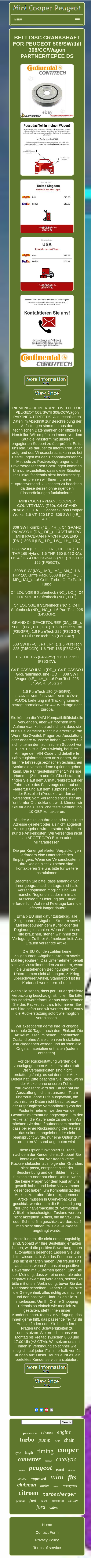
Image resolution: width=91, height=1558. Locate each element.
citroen (28, 1492)
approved (38, 1478)
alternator (58, 1500)
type (18, 1453)
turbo (26, 1439)
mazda (48, 1460)
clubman (26, 1485)
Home (47, 1525)
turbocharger (59, 1494)
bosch (44, 1500)
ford (40, 1507)
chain (69, 1440)
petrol (60, 1469)
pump (45, 1440)
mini (57, 1477)
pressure (30, 1433)
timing (45, 1451)
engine (64, 1432)
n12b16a (22, 1479)
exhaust (47, 1433)
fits (72, 1477)
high (29, 1452)
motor (44, 1485)
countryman (70, 1486)
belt (57, 1441)
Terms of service (47, 1548)
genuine (20, 1500)
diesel (56, 1486)
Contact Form (47, 1532)
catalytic (66, 1459)
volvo (54, 1508)
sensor (73, 1500)
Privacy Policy (47, 1540)
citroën (71, 1470)
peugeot (40, 1467)
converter (29, 1459)
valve (22, 1470)
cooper (68, 1449)
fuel (32, 1500)
